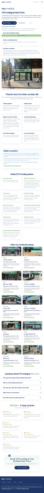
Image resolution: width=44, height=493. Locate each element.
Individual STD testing (28, 217)
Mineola (6, 358)
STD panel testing (7, 217)
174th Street (7, 260)
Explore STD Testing (21, 35)
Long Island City (30, 334)
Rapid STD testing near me (29, 178)
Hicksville (6, 308)
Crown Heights (29, 284)
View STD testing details (8, 267)
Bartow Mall (7, 284)
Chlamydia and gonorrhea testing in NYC (11, 230)
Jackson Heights (30, 308)
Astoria (26, 260)
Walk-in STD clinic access (8, 205)
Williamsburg (29, 358)
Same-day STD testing (28, 193)
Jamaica (6, 334)
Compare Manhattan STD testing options (12, 165)
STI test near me (6, 193)
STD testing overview (7, 178)
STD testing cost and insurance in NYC (32, 205)
